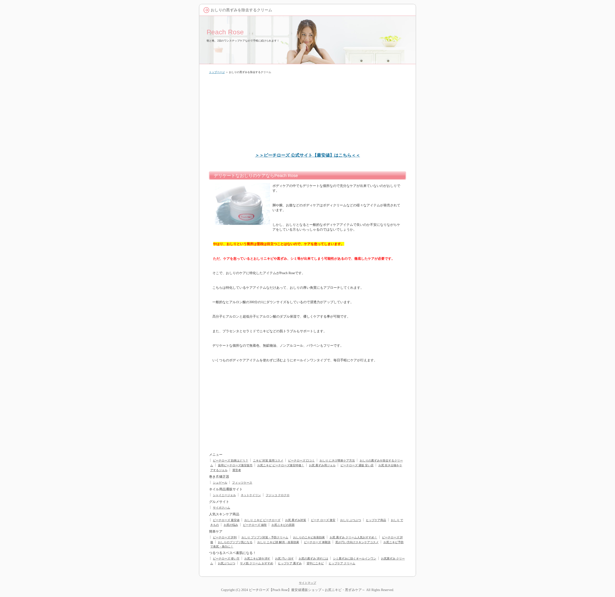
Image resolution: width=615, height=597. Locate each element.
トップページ (217, 72)
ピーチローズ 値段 (255, 525)
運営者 (236, 470)
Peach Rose (225, 32)
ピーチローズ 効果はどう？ (230, 460)
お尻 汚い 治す (284, 558)
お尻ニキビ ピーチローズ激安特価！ (280, 465)
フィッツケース (242, 482)
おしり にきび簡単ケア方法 (337, 460)
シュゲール (220, 482)
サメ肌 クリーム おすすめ (256, 563)
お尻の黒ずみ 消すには (313, 558)
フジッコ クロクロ (277, 495)
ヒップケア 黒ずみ (290, 563)
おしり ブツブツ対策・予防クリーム (264, 537)
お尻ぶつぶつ (226, 563)
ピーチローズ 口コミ (301, 460)
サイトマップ (307, 583)
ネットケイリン (251, 495)
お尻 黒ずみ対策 (295, 520)
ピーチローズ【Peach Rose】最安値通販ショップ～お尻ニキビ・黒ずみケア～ (307, 590)
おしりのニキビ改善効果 (309, 537)
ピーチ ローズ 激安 (323, 520)
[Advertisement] (307, 114)
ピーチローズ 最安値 (226, 520)
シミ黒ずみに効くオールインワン (354, 558)
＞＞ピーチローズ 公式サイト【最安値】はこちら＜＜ (307, 155)
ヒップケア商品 (376, 520)
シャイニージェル (224, 495)
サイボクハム (221, 507)
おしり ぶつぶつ (350, 520)
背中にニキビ (315, 563)
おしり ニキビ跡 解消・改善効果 (278, 542)
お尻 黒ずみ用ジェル (322, 465)
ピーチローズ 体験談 (317, 542)
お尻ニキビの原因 (283, 525)
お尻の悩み (231, 525)
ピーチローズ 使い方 (226, 558)
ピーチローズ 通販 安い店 (357, 465)
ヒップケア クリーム (342, 563)
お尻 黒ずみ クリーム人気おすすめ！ (353, 537)
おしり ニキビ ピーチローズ (262, 520)
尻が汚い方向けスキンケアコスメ (357, 542)
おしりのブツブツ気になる (235, 542)
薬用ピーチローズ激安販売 (235, 465)
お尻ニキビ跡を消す (257, 558)
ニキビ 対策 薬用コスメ (268, 460)
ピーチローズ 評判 (225, 537)
